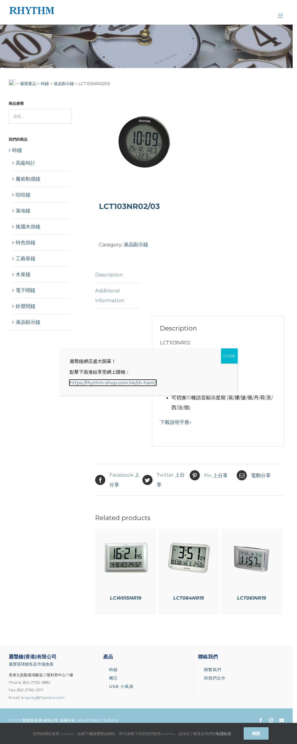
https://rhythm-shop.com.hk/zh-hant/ (113, 382)
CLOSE (229, 356)
